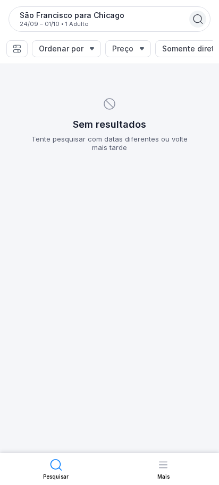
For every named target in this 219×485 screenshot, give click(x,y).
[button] (17, 48)
